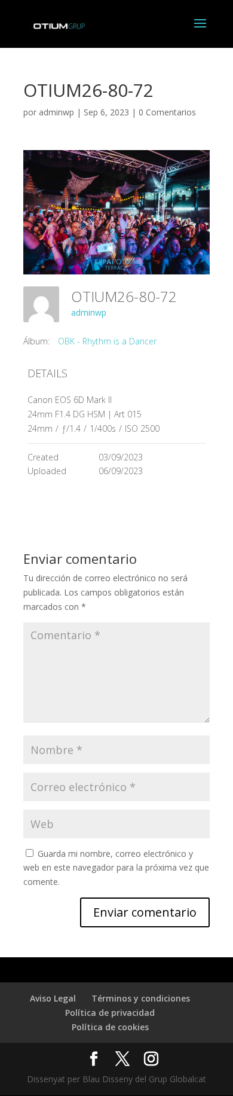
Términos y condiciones (140, 998)
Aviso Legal (53, 998)
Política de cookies (110, 1027)
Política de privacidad (110, 1012)
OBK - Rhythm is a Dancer (107, 341)
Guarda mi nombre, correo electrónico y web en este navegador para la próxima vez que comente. (116, 868)
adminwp (56, 112)
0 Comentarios (167, 112)
